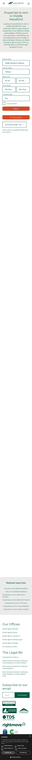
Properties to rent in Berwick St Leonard (13, 596)
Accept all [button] (8, 752)
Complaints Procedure (10, 657)
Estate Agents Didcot (9, 632)
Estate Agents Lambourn (11, 636)
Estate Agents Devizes (10, 629)
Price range (6, 85)
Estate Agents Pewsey (10, 643)
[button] (16, 757)
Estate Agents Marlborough (12, 639)
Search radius (7, 68)
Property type (7, 94)
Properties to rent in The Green (16, 603)
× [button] (30, 736)
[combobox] (16, 63)
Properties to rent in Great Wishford (16, 606)
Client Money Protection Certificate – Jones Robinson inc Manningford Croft (15, 674)
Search (16, 109)
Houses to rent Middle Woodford (16, 588)
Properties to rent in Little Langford (16, 609)
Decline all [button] (23, 752)
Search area (6, 59)
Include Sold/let (12, 103)
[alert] (16, 747)
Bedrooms (6, 77)
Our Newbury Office (9, 647)
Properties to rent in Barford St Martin (16, 600)
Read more (8, 743)
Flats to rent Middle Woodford (16, 592)
